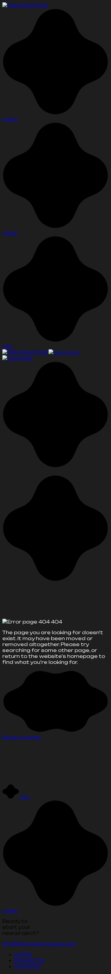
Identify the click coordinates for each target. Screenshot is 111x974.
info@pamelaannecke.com (39, 944)
